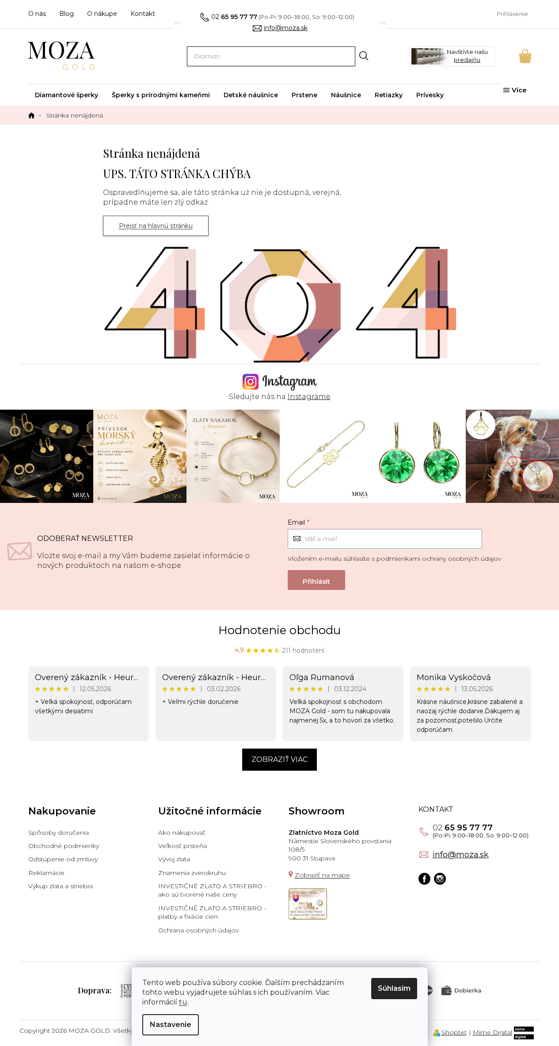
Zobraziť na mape (322, 875)
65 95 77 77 (463, 828)
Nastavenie (170, 1024)
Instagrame (309, 396)
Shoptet (454, 1032)
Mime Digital (492, 1032)
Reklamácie (46, 873)
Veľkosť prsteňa (182, 846)
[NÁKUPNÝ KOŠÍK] (513, 56)
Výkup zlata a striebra (60, 886)
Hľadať (364, 55)
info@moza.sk (461, 855)
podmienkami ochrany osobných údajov (438, 559)
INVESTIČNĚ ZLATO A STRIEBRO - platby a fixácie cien (212, 912)
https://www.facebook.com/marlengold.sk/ (424, 879)
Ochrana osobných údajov (198, 930)
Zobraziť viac (279, 759)
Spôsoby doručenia (58, 833)
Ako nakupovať (181, 833)
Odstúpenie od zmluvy (63, 859)
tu (183, 1002)
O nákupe (102, 14)
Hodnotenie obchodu (279, 630)
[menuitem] (66, 95)
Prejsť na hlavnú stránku (156, 226)
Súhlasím (394, 988)
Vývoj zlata (174, 859)
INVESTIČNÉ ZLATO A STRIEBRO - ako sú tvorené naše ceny (212, 890)
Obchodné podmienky (63, 846)
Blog (66, 14)
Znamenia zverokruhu (192, 873)
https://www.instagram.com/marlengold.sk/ (440, 879)
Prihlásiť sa (316, 580)
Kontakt (142, 14)
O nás (37, 14)
